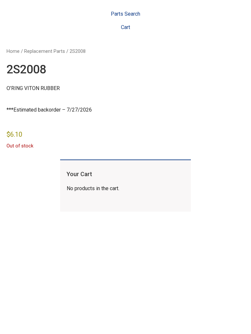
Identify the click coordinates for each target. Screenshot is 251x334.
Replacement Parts (44, 51)
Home (13, 51)
